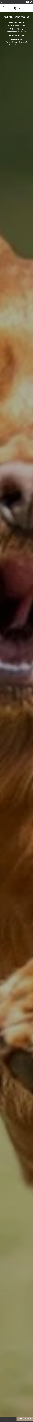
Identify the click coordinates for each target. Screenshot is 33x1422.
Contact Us (8, 1418)
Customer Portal (25, 1418)
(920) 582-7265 (16, 35)
